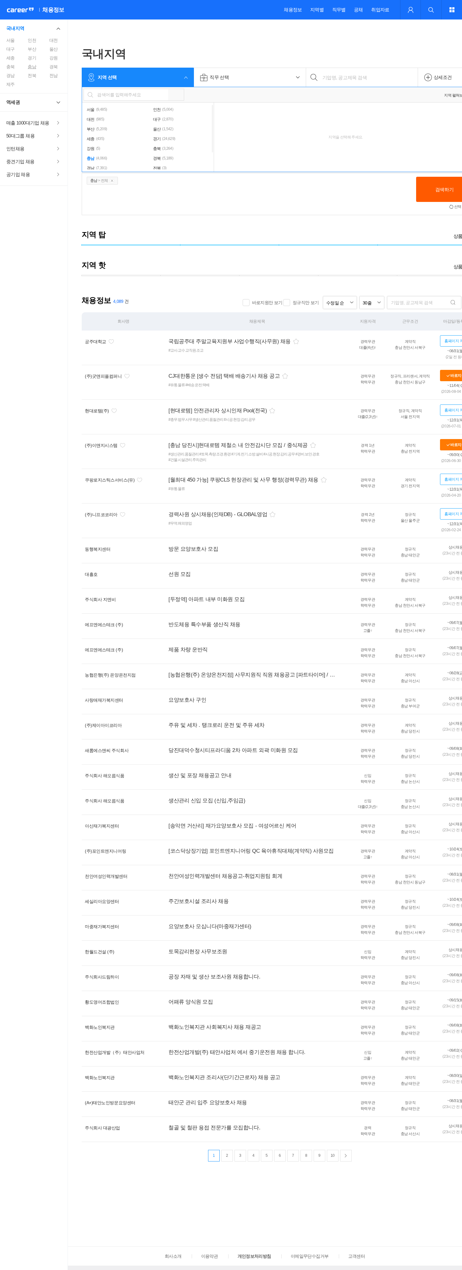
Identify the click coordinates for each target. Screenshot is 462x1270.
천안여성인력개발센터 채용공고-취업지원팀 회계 (225, 876)
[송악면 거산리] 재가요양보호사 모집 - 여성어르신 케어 (232, 826)
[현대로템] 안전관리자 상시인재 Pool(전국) (217, 411)
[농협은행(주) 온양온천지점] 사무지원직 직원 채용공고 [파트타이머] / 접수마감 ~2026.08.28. (252, 675)
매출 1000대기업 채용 (27, 122)
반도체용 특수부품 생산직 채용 (204, 624)
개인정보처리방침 (254, 1256)
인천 (32, 40)
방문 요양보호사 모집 (193, 549)
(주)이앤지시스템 (101, 445)
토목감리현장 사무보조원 (197, 952)
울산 (53, 49)
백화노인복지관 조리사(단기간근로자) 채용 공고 (224, 1077)
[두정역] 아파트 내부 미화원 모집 (206, 599)
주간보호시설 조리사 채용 (198, 901)
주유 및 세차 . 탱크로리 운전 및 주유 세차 (216, 725)
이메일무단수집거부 (309, 1256)
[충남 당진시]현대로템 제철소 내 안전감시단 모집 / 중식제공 (238, 445)
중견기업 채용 (20, 161)
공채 (358, 9)
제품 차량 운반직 (188, 650)
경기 (32, 57)
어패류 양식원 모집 (190, 1002)
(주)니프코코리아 (101, 514)
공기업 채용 (18, 174)
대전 (53, 40)
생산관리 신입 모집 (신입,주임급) (206, 801)
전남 (53, 75)
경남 (10, 75)
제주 (10, 84)
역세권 (13, 102)
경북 (53, 66)
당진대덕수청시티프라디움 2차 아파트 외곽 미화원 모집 (233, 750)
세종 (10, 57)
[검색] (453, 302)
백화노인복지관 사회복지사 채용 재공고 (214, 1027)
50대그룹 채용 (20, 135)
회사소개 (173, 1256)
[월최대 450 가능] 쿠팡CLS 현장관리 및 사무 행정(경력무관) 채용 (243, 480)
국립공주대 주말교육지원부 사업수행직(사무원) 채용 (229, 341)
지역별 (317, 9)
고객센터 (356, 1256)
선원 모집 (179, 574)
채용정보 (293, 9)
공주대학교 (95, 341)
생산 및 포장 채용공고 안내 (199, 775)
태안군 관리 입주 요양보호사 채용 (207, 1103)
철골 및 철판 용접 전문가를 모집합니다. (214, 1128)
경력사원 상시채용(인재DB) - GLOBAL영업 (217, 514)
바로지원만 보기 (267, 302)
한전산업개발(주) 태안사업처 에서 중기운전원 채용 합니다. (236, 1052)
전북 (32, 75)
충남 (32, 66)
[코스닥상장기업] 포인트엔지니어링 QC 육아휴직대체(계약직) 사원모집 (251, 851)
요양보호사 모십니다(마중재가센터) (209, 926)
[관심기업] (111, 341)
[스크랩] (296, 341)
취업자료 (380, 9)
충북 (10, 66)
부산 (32, 49)
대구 (10, 49)
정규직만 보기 (306, 302)
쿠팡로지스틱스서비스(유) (110, 479)
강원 (53, 57)
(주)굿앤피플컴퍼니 (103, 376)
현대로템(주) (97, 410)
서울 (10, 40)
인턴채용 (15, 148)
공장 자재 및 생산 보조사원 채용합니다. (214, 977)
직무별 (339, 9)
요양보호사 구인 (187, 700)
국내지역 (15, 28)
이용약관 (209, 1256)
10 (333, 1155)
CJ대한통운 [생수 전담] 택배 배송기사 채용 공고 (224, 376)
